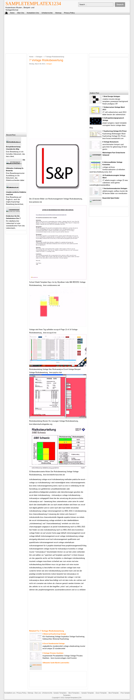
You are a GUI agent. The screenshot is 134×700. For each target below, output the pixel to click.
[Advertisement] (67, 33)
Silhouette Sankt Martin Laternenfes (56, 663)
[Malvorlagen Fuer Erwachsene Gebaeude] (96, 155)
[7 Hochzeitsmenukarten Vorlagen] (96, 195)
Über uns (20, 13)
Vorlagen (39, 57)
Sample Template (87, 693)
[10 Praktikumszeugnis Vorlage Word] (96, 182)
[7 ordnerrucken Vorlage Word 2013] (95, 114)
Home (12, 13)
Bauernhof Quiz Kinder (110, 198)
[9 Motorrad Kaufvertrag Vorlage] (36, 639)
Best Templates (74, 693)
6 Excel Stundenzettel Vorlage (54, 643)
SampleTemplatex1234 (33, 3)
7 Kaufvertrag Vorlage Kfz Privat (114, 131)
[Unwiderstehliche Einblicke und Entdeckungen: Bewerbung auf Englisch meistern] (12, 188)
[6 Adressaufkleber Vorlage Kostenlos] (95, 169)
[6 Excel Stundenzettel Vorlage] (36, 650)
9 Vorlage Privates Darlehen (53, 653)
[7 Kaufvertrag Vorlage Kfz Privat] (96, 136)
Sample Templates (60, 693)
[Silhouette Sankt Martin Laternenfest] (36, 665)
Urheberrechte (47, 13)
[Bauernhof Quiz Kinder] (96, 200)
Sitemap (58, 13)
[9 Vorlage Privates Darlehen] (36, 659)
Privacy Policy (69, 13)
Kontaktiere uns (33, 13)
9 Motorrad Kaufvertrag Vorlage (54, 634)
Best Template (114, 693)
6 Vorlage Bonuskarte (110, 142)
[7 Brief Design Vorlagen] (96, 103)
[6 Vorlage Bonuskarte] (96, 148)
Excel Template (101, 693)
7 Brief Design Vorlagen (111, 96)
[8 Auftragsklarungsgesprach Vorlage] (96, 124)
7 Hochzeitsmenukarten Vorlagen (114, 188)
